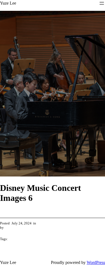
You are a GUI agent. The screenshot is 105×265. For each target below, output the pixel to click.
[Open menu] (102, 3)
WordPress (96, 262)
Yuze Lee (8, 3)
